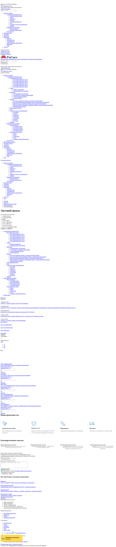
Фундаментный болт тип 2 (20, 81)
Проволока (16, 136)
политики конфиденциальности (23, 471)
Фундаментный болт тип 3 (20, 82)
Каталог (6, 202)
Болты (15, 133)
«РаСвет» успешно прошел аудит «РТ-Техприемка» (14, 303)
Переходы (16, 115)
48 (4, 347)
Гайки (11, 17)
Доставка (6, 34)
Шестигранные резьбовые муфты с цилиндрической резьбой (29, 103)
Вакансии (9, 44)
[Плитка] (13, 362)
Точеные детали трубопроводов (18, 24)
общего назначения (18, 89)
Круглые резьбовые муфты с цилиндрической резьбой (27, 101)
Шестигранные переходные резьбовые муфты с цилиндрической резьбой (33, 105)
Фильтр (3, 334)
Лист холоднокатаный (7, 394)
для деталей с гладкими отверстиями (23, 95)
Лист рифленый (5, 404)
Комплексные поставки (13, 27)
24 (4, 346)
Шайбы (12, 26)
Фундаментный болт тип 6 (20, 86)
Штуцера (15, 120)
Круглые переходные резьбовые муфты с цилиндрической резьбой (31, 102)
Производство (7, 33)
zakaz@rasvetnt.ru (5, 52)
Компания (6, 37)
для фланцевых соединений (20, 91)
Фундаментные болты (16, 16)
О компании (7, 147)
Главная (6, 201)
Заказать (3, 372)
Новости (9, 38)
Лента (14, 135)
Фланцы (15, 119)
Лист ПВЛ (3, 374)
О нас (5, 524)
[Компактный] (60, 362)
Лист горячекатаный (6, 364)
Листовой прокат (18, 128)
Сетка (14, 137)
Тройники (16, 116)
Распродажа (10, 31)
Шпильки (12, 19)
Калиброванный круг (16, 21)
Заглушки (15, 112)
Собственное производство (14, 14)
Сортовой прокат (18, 130)
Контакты (6, 36)
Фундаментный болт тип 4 (20, 84)
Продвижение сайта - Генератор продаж (11, 544)
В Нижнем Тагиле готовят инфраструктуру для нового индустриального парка (22, 316)
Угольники (16, 118)
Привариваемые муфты (19, 106)
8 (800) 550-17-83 (5, 51)
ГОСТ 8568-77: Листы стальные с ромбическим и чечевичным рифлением (21, 406)
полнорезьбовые (17, 98)
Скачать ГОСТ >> (5, 368)
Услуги (6, 47)
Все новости (4, 322)
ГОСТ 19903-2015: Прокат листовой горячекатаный (15, 365)
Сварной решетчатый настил (21, 139)
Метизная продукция (15, 30)
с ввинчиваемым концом (20, 96)
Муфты (12, 20)
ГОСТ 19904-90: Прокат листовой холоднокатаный (14, 395)
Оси (11, 23)
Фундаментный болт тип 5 (20, 85)
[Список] (37, 362)
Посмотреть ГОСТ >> (6, 366)
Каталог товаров (8, 13)
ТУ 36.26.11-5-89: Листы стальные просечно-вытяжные (15, 375)
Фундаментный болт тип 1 (20, 79)
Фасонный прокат (18, 129)
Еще (5, 157)
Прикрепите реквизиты (8, 472)
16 (4, 344)
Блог (8, 45)
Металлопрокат (14, 28)
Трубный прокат (17, 126)
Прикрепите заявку (7, 473)
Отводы (15, 113)
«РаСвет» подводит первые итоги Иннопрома (13, 320)
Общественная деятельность (14, 43)
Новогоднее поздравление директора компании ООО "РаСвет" (18, 312)
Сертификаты (10, 41)
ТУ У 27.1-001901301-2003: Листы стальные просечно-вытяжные (18, 385)
